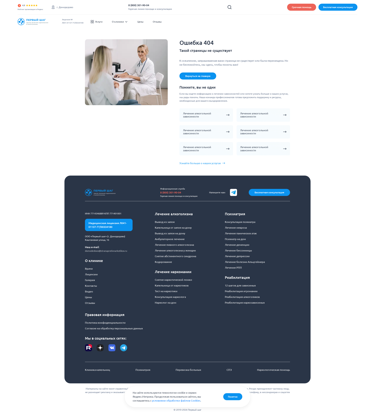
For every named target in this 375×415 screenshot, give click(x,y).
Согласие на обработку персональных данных (114, 328)
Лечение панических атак (241, 233)
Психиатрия (142, 369)
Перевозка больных (188, 369)
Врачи (89, 268)
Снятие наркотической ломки (173, 279)
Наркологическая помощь (273, 369)
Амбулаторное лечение (170, 239)
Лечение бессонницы (238, 250)
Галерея (90, 280)
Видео (89, 291)
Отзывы (157, 21)
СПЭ (229, 369)
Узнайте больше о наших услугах (200, 163)
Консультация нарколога (170, 296)
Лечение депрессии (237, 256)
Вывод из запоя (165, 221)
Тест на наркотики (166, 291)
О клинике (118, 21)
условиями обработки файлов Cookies (176, 400)
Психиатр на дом (235, 239)
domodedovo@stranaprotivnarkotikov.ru (106, 251)
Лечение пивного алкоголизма (174, 244)
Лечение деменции (237, 244)
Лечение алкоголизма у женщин (175, 250)
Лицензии (91, 274)
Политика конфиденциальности (105, 322)
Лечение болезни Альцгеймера (245, 261)
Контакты (91, 285)
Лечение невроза (236, 227)
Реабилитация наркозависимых (245, 302)
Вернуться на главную (197, 76)
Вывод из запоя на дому (170, 233)
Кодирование (163, 261)
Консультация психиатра (240, 221)
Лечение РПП (233, 267)
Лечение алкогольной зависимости (197, 115)
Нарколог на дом (165, 302)
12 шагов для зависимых (240, 285)
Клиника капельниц (97, 369)
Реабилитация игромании (241, 291)
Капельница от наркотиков (172, 285)
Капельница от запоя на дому (173, 227)
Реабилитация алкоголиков (242, 296)
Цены (140, 21)
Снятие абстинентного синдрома (175, 256)
